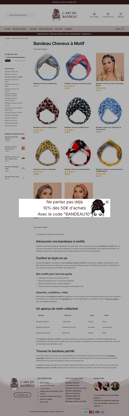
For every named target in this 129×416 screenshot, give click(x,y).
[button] (107, 202)
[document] (64, 208)
